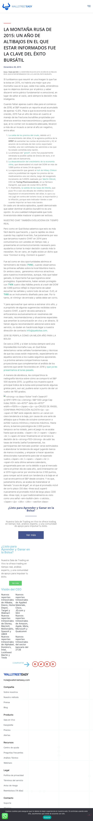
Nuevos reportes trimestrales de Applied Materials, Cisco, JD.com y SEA (22, 603)
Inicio (5, 72)
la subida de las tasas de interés (36, 188)
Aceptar (47, 817)
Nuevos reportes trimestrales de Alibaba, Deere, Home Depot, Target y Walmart (8, 603)
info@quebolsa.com (37, 330)
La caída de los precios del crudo (23, 135)
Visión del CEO (13, 72)
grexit (27, 153)
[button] (35, 664)
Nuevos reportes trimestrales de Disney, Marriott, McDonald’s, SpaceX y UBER (7, 624)
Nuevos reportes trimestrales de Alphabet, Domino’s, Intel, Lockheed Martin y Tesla (8, 647)
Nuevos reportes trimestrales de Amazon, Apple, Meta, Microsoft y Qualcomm (22, 623)
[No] (89, 814)
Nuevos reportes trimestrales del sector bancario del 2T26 (22, 643)
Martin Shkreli (49, 179)
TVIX (30, 265)
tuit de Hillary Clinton (47, 170)
